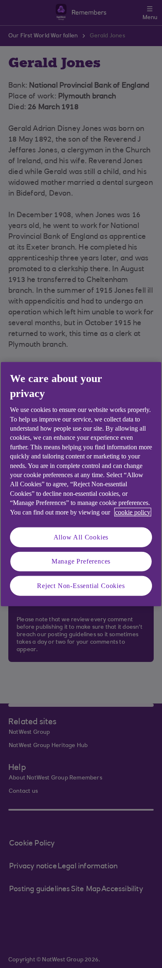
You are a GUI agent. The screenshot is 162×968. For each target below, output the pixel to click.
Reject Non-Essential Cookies (81, 585)
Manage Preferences (81, 561)
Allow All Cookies (81, 537)
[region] (81, 484)
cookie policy (132, 511)
